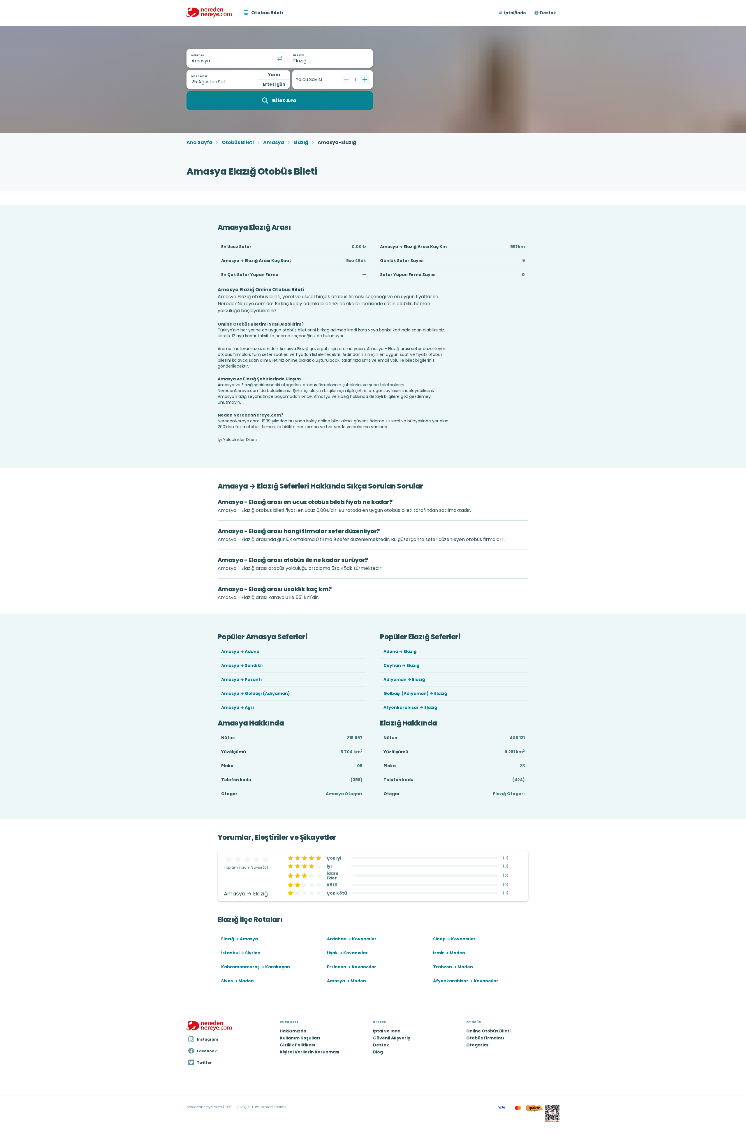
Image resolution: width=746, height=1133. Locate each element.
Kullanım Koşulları (300, 1038)
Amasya (273, 142)
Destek (548, 12)
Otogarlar (477, 1045)
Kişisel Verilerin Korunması (309, 1052)
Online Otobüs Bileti (488, 1031)
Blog (378, 1052)
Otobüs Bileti (238, 142)
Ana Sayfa (199, 142)
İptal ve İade (386, 1031)
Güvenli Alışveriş (391, 1038)
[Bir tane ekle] (365, 79)
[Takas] (280, 58)
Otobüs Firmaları (485, 1038)
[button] (512, 12)
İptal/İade (515, 12)
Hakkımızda (293, 1031)
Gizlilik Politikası (297, 1045)
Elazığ (300, 142)
